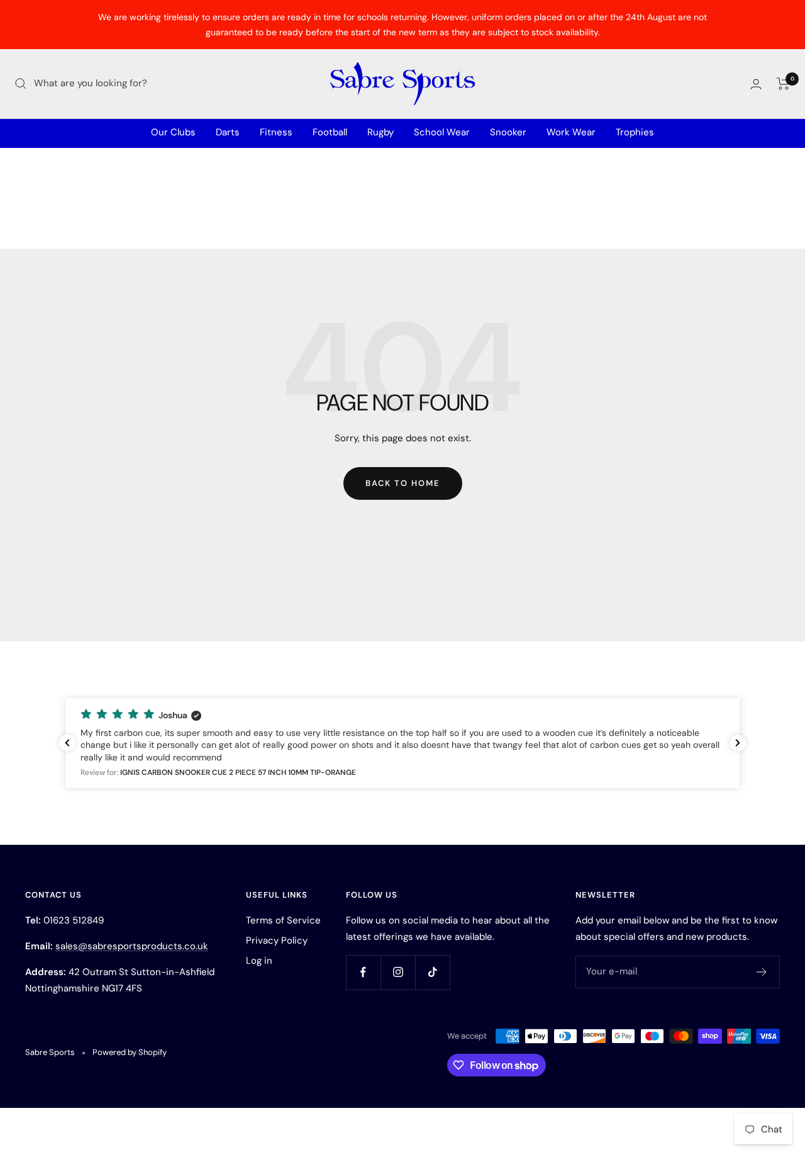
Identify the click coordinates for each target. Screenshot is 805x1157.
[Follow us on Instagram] (397, 972)
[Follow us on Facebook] (363, 972)
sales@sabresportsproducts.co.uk (131, 946)
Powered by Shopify (129, 1052)
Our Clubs (173, 132)
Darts (228, 132)
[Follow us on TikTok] (432, 972)
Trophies (635, 132)
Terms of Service (283, 920)
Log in (259, 960)
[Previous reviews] (67, 743)
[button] (402, 743)
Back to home (402, 483)
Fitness (276, 132)
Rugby (380, 132)
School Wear (442, 132)
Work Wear (571, 132)
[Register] (762, 972)
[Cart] (783, 83)
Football (330, 132)
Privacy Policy (277, 940)
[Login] (756, 84)
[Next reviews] (738, 743)
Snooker (508, 132)
